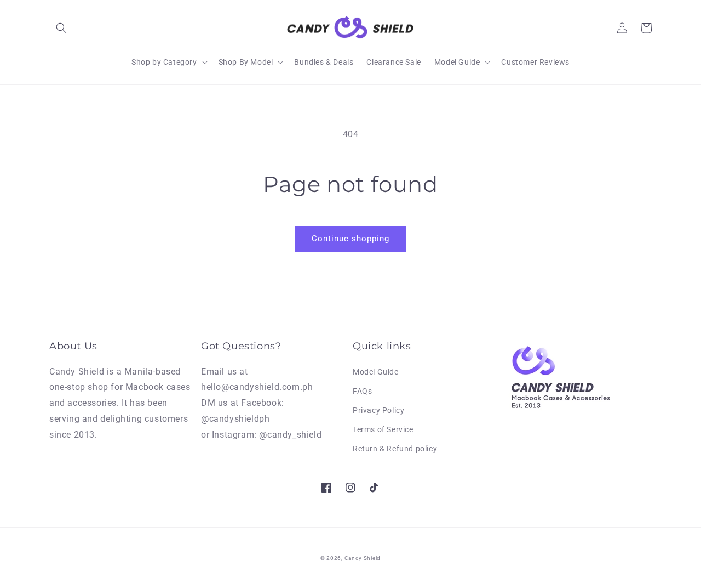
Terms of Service (383, 429)
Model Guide (376, 371)
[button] (61, 28)
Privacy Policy (378, 410)
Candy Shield (362, 558)
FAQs (362, 391)
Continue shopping (350, 239)
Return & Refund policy (395, 448)
